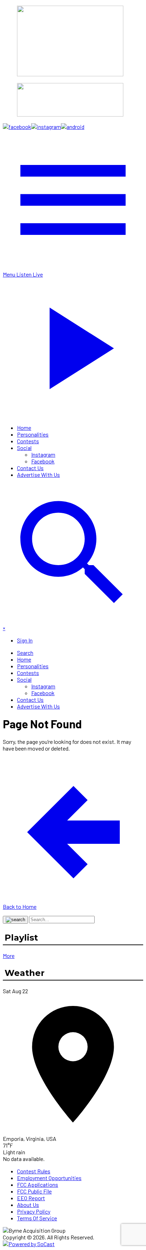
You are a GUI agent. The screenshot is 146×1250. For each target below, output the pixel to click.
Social (24, 447)
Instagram (43, 454)
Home (24, 427)
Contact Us (30, 467)
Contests (28, 441)
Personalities (33, 434)
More (9, 955)
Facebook (43, 461)
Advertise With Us (38, 474)
